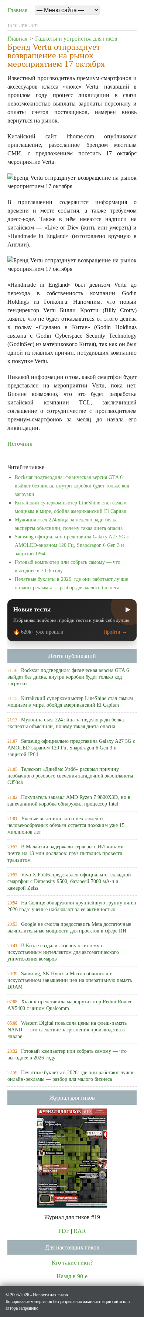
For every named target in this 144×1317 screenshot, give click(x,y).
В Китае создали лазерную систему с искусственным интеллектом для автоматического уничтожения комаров (63, 952)
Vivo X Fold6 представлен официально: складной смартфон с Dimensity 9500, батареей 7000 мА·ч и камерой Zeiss (69, 881)
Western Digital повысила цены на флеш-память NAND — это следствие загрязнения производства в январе (67, 1029)
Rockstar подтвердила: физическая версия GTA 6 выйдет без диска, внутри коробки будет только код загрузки (72, 486)
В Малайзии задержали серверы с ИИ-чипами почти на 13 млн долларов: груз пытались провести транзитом (65, 853)
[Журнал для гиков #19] (72, 1157)
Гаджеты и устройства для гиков (76, 38)
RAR (79, 1231)
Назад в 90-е (72, 1276)
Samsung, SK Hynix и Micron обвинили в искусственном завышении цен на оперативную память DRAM (69, 980)
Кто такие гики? (72, 1262)
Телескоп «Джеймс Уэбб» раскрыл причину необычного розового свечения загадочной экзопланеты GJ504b (70, 775)
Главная (17, 10)
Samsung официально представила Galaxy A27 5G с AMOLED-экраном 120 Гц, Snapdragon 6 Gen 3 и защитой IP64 (72, 545)
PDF (63, 1231)
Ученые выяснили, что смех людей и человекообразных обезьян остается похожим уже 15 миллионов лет (65, 825)
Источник (19, 444)
